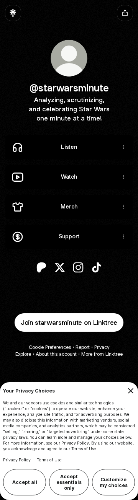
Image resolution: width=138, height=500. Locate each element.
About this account (56, 354)
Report (83, 347)
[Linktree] (13, 13)
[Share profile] (125, 13)
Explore (23, 354)
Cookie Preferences (50, 347)
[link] (41, 267)
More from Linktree (102, 354)
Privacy (101, 347)
